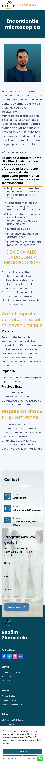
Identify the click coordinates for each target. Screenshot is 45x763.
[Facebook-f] (4, 656)
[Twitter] (9, 656)
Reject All (32, 758)
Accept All (22, 751)
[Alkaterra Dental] (9, 4)
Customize (11, 758)
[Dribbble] (15, 656)
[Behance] (20, 656)
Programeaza (14, 607)
